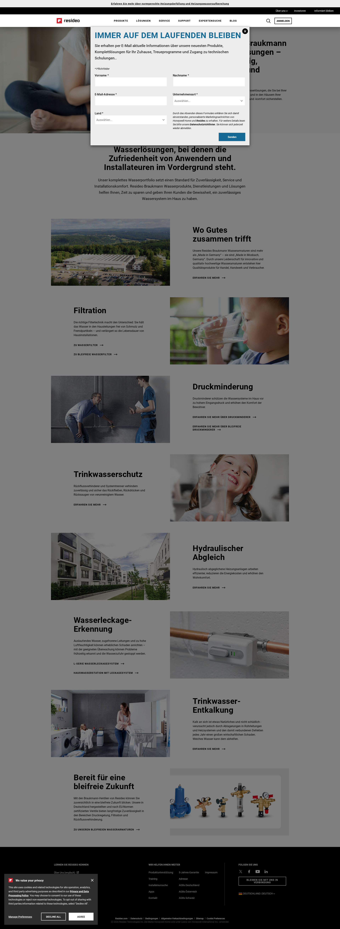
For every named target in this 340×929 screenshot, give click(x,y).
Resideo (200, 120)
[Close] (245, 31)
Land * (99, 113)
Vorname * (102, 75)
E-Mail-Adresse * (106, 94)
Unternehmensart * (185, 94)
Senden (232, 137)
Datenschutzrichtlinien (202, 124)
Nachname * (181, 75)
